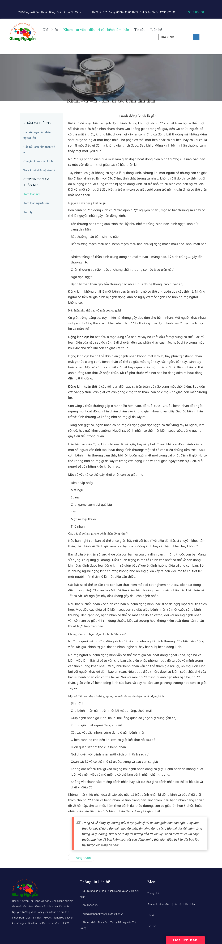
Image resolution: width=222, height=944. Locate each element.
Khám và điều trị (38, 123)
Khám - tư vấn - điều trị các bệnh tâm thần (96, 29)
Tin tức (139, 29)
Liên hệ (156, 29)
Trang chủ (153, 893)
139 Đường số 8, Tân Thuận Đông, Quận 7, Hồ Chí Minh (48, 12)
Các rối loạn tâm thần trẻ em (39, 149)
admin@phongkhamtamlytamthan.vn (103, 914)
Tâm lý (27, 212)
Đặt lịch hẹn (185, 940)
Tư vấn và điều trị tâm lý (39, 170)
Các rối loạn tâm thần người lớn (37, 134)
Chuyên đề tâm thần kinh (36, 182)
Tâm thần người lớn (36, 203)
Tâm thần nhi (31, 194)
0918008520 (195, 12)
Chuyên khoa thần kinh (38, 161)
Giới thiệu (50, 29)
